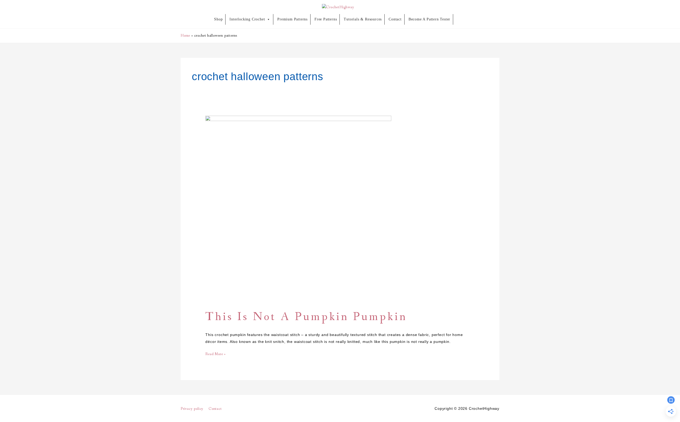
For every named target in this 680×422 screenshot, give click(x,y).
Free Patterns (325, 19)
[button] (462, 18)
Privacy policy (192, 408)
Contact (395, 19)
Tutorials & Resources (363, 19)
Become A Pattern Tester (429, 19)
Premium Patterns (292, 19)
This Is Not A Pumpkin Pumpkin (306, 317)
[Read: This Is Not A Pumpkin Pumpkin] (298, 208)
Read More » (215, 353)
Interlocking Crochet (247, 19)
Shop (218, 19)
